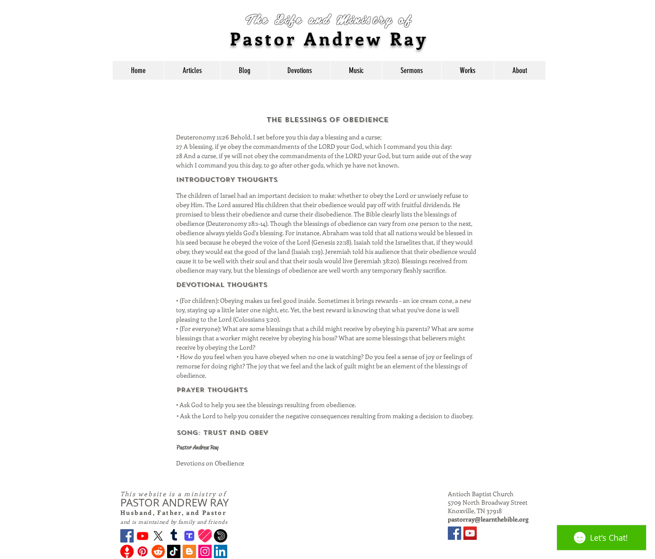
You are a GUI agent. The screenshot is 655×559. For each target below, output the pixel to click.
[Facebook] (127, 536)
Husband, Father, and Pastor (173, 512)
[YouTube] (470, 533)
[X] (158, 536)
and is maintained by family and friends (173, 521)
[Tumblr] (173, 536)
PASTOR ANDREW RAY (174, 502)
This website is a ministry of (173, 494)
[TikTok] (173, 551)
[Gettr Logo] (127, 551)
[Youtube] (142, 536)
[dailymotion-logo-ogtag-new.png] (220, 536)
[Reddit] (158, 551)
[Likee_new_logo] (205, 536)
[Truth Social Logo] (189, 536)
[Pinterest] (142, 551)
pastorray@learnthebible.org (488, 519)
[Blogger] (189, 551)
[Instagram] (205, 551)
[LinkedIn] (220, 551)
